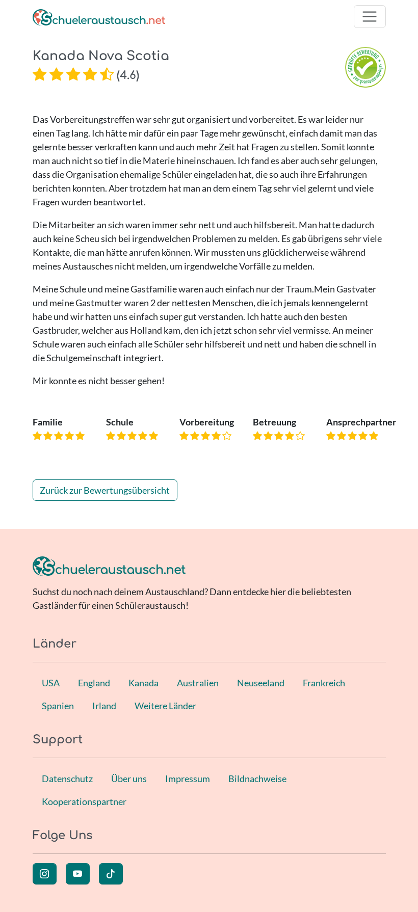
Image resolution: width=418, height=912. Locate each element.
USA (51, 682)
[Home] (99, 17)
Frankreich (324, 682)
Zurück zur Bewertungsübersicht (105, 490)
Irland (104, 705)
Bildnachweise (257, 778)
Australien (198, 682)
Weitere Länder (165, 705)
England (94, 682)
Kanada (143, 682)
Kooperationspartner (84, 801)
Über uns (129, 778)
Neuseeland (260, 682)
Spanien (58, 705)
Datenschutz (67, 778)
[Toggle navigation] (370, 16)
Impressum (187, 778)
